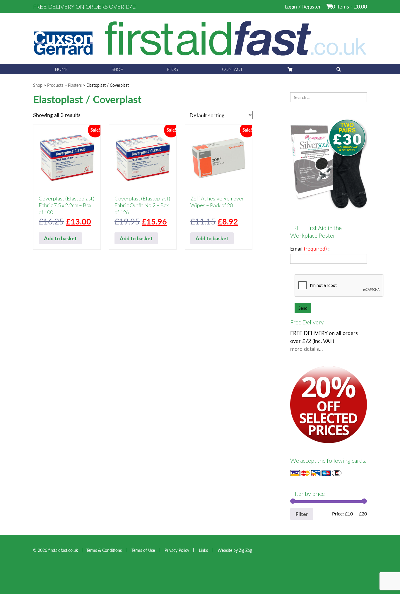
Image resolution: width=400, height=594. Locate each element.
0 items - (349, 6)
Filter (301, 514)
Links (203, 550)
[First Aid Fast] (200, 37)
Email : (310, 248)
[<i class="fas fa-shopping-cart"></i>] (289, 69)
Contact (232, 69)
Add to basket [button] (60, 238)
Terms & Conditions (104, 550)
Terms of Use (143, 550)
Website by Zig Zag (235, 550)
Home (61, 69)
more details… (306, 348)
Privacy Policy (177, 550)
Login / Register (303, 6)
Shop (117, 69)
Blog (172, 69)
